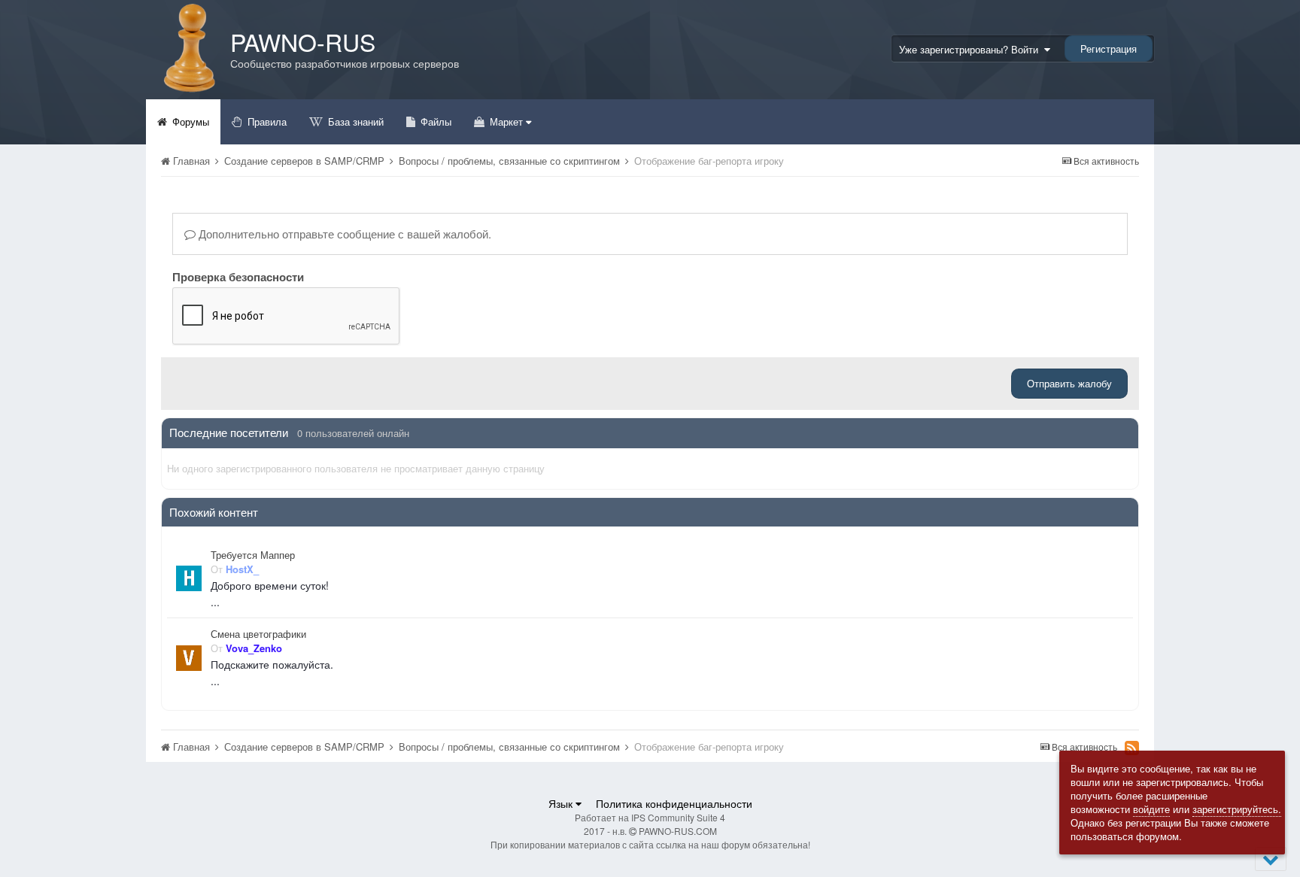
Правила (266, 121)
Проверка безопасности (238, 276)
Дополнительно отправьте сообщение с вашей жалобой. (343, 233)
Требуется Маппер (253, 555)
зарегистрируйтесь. (1236, 809)
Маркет (506, 121)
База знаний (354, 121)
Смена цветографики (258, 634)
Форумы (189, 121)
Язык (562, 803)
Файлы (434, 121)
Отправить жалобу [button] (1069, 383)
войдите (1151, 809)
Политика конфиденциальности (674, 803)
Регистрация (1108, 48)
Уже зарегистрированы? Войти (971, 49)
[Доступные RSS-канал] (1132, 747)
